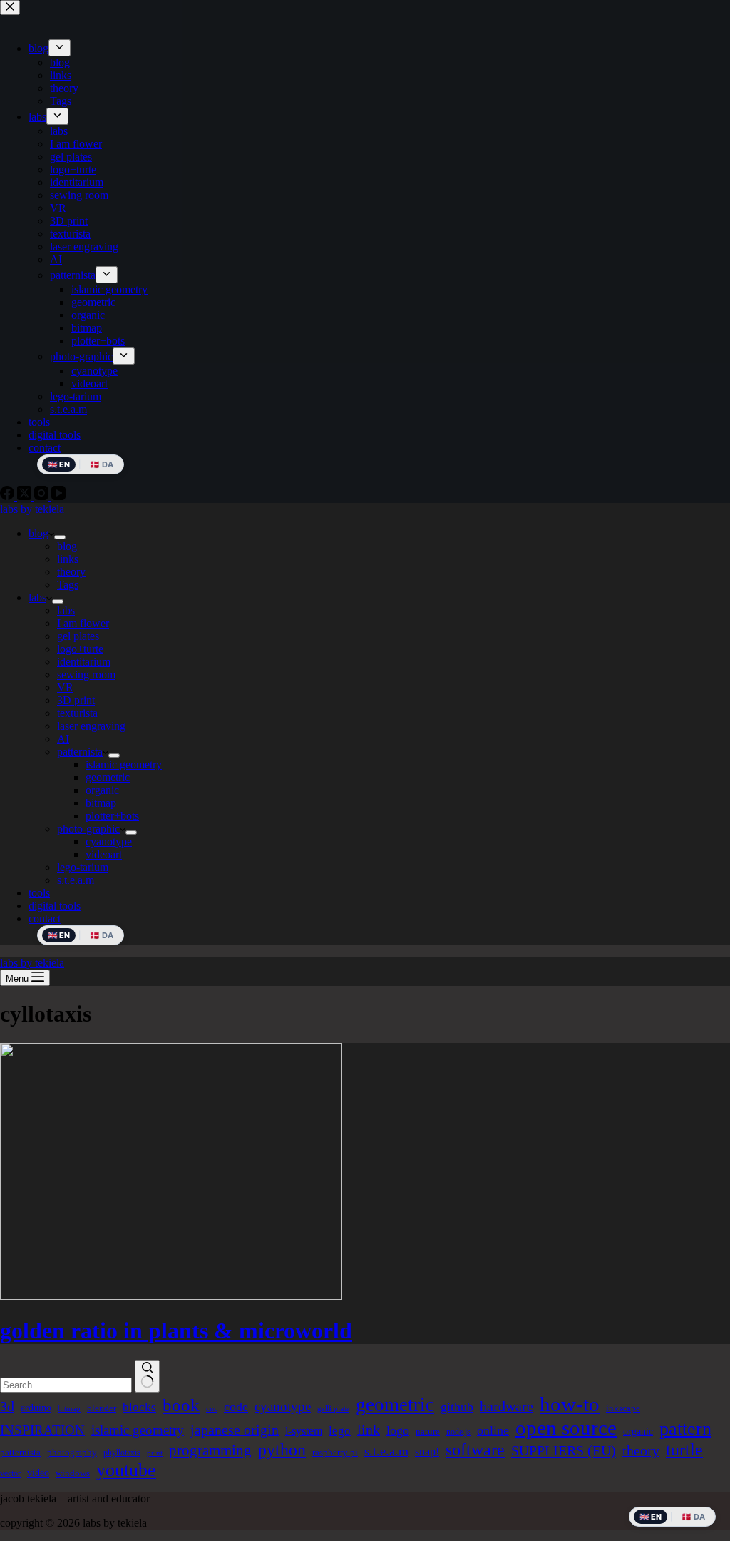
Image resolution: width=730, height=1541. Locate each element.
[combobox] (66, 1385)
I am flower (83, 623)
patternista (80, 752)
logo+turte (80, 649)
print (155, 1453)
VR (65, 687)
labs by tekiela (32, 509)
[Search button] (147, 1376)
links (67, 559)
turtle (684, 1449)
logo (397, 1430)
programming (210, 1450)
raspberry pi (335, 1452)
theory (71, 572)
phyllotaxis (121, 1453)
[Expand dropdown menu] (60, 537)
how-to (570, 1404)
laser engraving (91, 726)
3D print (76, 700)
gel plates (78, 636)
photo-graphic (88, 829)
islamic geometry (124, 764)
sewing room (86, 674)
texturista (77, 713)
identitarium (83, 662)
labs (37, 597)
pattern (685, 1428)
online (493, 1430)
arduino (36, 1407)
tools (39, 893)
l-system (303, 1431)
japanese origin (234, 1430)
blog (38, 533)
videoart (104, 854)
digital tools (55, 906)
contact (45, 918)
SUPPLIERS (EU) (563, 1450)
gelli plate (333, 1409)
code (236, 1407)
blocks (139, 1407)
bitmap (101, 803)
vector (10, 1473)
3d (7, 1406)
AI (63, 739)
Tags (67, 585)
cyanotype (109, 841)
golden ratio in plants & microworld (176, 1330)
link (368, 1430)
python (282, 1449)
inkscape (623, 1408)
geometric (108, 777)
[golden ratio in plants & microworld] (171, 1296)
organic (102, 790)
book (181, 1405)
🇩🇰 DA (101, 935)
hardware (506, 1406)
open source (566, 1427)
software (475, 1449)
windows (73, 1473)
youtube (126, 1470)
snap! (427, 1451)
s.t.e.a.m (75, 880)
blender (101, 1408)
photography (72, 1452)
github (457, 1407)
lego (340, 1431)
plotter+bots (112, 816)
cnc (211, 1409)
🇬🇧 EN (59, 935)
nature (428, 1431)
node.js (458, 1432)
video (38, 1472)
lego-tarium (82, 867)
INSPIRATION (42, 1430)
